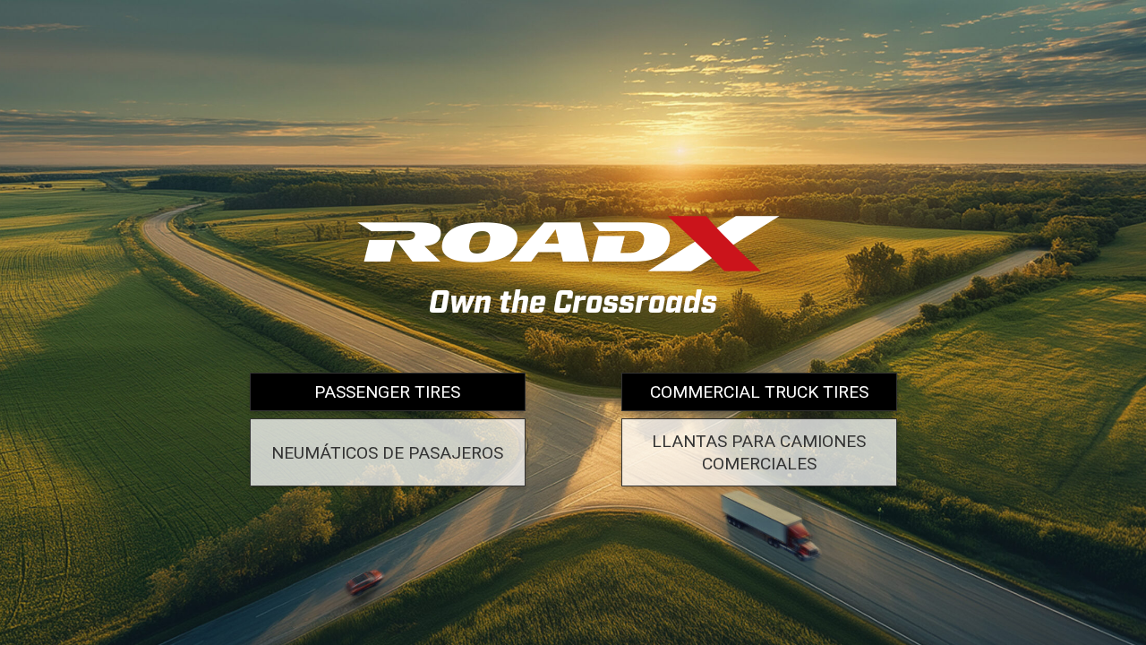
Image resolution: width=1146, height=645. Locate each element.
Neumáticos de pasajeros (387, 453)
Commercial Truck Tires (759, 392)
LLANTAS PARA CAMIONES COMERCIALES (759, 452)
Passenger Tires (387, 392)
